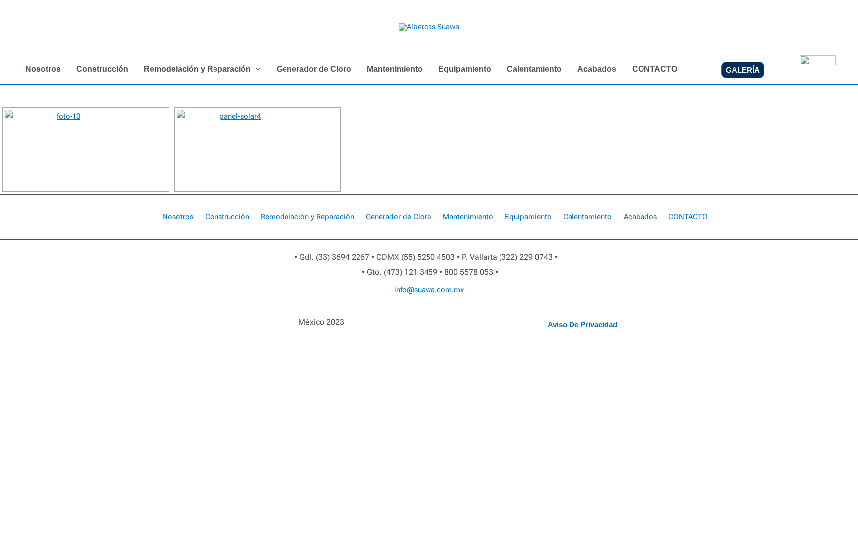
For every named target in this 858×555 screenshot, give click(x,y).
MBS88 (409, 309)
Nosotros (43, 69)
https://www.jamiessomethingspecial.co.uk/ (484, 309)
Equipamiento (464, 69)
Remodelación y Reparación (197, 69)
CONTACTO (654, 69)
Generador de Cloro (314, 69)
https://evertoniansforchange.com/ (466, 309)
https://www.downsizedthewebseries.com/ (447, 309)
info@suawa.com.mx (429, 289)
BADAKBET (421, 309)
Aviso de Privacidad (582, 324)
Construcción (102, 69)
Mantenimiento (395, 69)
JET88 (418, 309)
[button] (256, 69)
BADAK (434, 309)
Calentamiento (534, 69)
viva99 (359, 309)
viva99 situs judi (497, 309)
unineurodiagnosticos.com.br (401, 309)
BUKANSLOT (425, 309)
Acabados (596, 69)
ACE (436, 309)
